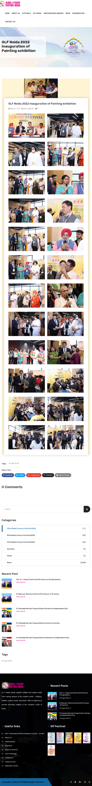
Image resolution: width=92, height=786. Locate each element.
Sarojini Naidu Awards (53, 13)
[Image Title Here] (51, 737)
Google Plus (35, 475)
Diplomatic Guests (11, 766)
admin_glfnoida (28, 108)
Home (7, 13)
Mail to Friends (64, 475)
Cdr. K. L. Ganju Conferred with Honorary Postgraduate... (38, 579)
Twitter (21, 475)
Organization (78, 13)
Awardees (8, 746)
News (68, 13)
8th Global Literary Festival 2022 (46, 535)
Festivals (26, 13)
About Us (16, 13)
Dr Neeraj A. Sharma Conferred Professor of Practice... (38, 594)
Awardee (46, 549)
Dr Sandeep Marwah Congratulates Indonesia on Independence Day (42, 638)
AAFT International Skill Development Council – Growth (24, 733)
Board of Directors (11, 750)
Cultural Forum (10, 762)
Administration (10, 742)
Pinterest (49, 475)
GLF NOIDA (37, 13)
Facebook (8, 475)
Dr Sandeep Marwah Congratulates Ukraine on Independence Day (42, 609)
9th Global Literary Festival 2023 (46, 542)
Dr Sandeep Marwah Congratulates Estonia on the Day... (38, 623)
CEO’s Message (11, 754)
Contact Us (10, 22)
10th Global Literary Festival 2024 (46, 528)
